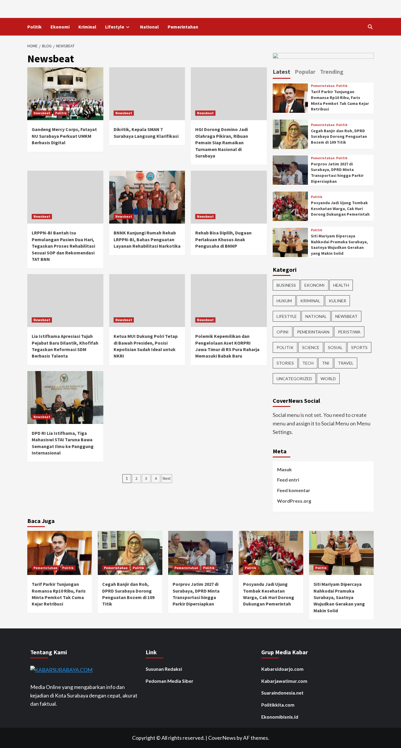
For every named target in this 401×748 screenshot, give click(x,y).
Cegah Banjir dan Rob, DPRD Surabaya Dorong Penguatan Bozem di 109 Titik (339, 136)
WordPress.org (294, 501)
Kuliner (337, 300)
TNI (325, 362)
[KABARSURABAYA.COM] (61, 669)
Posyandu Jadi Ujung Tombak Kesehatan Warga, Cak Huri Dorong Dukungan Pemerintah (340, 208)
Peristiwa (349, 331)
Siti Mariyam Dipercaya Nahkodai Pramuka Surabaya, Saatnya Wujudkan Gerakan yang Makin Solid (339, 244)
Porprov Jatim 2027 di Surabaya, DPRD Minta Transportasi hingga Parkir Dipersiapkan (337, 172)
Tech (308, 362)
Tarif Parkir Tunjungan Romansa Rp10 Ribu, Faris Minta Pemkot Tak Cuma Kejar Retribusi (340, 100)
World (328, 378)
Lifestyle (114, 27)
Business (286, 285)
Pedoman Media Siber (169, 681)
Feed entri (288, 479)
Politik (34, 27)
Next (167, 478)
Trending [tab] (331, 71)
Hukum (284, 300)
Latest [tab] (281, 71)
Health (341, 285)
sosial (335, 347)
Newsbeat (41, 113)
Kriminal (87, 27)
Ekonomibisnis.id (279, 717)
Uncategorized (294, 378)
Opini (283, 331)
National (149, 27)
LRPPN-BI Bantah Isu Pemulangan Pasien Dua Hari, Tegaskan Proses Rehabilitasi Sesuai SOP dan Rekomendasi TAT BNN (63, 246)
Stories (285, 362)
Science (310, 347)
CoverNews (222, 737)
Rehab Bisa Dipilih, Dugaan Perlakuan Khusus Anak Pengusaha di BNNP (223, 239)
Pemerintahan (183, 27)
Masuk (284, 469)
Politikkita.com (277, 704)
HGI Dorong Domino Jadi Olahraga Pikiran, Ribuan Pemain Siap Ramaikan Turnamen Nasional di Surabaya (221, 142)
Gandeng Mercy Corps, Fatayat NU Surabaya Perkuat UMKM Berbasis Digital (64, 135)
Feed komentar (293, 490)
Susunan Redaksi (164, 669)
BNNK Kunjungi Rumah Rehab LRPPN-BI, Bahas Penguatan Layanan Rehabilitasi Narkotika (147, 239)
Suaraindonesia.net (282, 692)
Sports (359, 347)
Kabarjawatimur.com (284, 681)
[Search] (370, 26)
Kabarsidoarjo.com (282, 669)
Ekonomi (60, 27)
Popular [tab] (305, 71)
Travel (345, 362)
